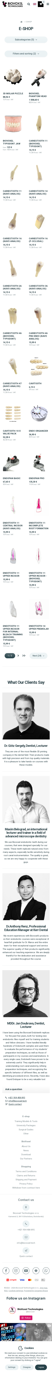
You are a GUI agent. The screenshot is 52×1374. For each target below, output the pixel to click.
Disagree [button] (27, 1367)
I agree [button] (41, 1367)
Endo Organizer (38, 431)
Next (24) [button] (37, 655)
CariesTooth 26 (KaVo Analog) (12, 287)
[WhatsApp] (46, 1270)
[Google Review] (35, 1270)
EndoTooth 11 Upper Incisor (11, 574)
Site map (43, 1288)
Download (26, 1154)
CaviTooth (35, 383)
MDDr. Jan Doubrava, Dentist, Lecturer (26, 1025)
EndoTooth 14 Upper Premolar (39, 627)
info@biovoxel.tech (18, 1101)
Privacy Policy (25, 1183)
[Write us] (26, 1250)
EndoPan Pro (36, 478)
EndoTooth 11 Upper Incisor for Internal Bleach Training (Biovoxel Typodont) (13, 633)
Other (26, 1133)
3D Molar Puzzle (13, 93)
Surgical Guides (26, 1129)
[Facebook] (5, 1270)
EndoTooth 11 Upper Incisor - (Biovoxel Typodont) (38, 577)
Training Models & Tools (26, 1121)
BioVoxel (26, 1141)
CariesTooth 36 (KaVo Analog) (38, 287)
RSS (6, 1291)
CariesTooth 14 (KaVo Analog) (38, 192)
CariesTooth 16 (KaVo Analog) (12, 240)
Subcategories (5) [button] (24, 39)
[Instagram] (16, 1270)
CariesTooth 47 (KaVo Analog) (12, 385)
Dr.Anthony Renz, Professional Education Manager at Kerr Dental (26, 928)
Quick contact (15, 1104)
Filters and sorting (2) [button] (24, 53)
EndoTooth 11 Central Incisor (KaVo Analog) (13, 526)
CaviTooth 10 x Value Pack (12, 432)
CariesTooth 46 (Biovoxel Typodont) (12, 336)
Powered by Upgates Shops (36, 1291)
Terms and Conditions (26, 1171)
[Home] (12, 4)
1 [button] (11, 655)
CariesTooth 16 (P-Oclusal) (38, 240)
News (26, 1150)
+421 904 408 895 (16, 1097)
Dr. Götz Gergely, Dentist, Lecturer (26, 746)
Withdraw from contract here (26, 1187)
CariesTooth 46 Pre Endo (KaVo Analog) (38, 336)
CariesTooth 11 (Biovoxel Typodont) (38, 144)
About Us (26, 1146)
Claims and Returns (26, 1175)
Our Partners (26, 1158)
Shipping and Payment (26, 1179)
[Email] (26, 1237)
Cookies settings (16, 1291)
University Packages (26, 1125)
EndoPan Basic (12, 478)
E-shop (26, 1116)
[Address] (26, 1207)
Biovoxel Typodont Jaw (11, 142)
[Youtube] (26, 1270)
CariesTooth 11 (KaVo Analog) (12, 192)
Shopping (26, 1166)
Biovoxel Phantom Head (38, 95)
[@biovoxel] (12, 1310)
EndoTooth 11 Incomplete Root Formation (38, 526)
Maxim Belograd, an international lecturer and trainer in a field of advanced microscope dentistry (26, 832)
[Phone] (26, 1223)
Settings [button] (11, 1367)
